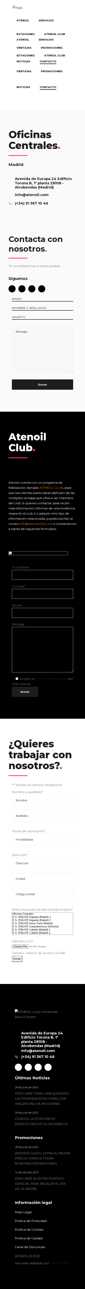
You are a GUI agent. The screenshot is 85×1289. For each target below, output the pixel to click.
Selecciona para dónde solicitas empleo (42, 909)
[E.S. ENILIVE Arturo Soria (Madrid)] (42, 923)
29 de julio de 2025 (26, 1087)
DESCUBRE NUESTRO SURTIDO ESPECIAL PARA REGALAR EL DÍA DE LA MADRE (40, 1184)
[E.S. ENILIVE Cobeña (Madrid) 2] (42, 933)
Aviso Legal (23, 1212)
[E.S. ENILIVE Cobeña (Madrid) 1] (42, 929)
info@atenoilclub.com (36, 524)
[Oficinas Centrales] (42, 914)
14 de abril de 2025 (26, 1172)
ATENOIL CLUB (51, 488)
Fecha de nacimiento (28, 831)
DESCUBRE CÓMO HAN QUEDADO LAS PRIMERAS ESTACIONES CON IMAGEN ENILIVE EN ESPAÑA (42, 1099)
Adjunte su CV (22, 941)
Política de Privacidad (51, 679)
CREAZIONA (59, 1263)
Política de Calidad (28, 1238)
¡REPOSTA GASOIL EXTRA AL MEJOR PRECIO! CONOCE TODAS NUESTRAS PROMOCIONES (42, 1158)
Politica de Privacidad (31, 1221)
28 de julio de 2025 (26, 1147)
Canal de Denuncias (30, 1247)
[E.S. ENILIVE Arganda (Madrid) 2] (42, 920)
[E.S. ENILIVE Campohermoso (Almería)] (42, 926)
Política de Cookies (29, 1229)
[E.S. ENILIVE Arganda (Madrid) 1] (42, 917)
